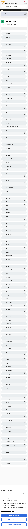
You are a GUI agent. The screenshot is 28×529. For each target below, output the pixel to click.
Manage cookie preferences (14, 524)
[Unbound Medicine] (25, 2)
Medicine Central (10, 2)
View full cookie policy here (7, 511)
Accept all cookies (14, 515)
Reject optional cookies (14, 519)
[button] (24, 10)
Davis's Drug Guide (10, 21)
